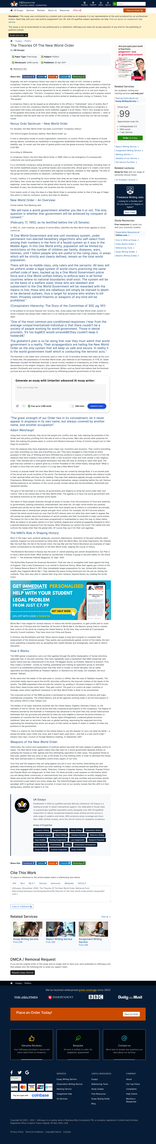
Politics (27, 41)
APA (14, 883)
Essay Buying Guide (100, 1098)
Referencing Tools (124, 248)
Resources (64, 10)
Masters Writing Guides (127, 255)
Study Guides (97, 1089)
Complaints (131, 1089)
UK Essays (18, 10)
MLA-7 (32, 883)
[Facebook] (12, 1072)
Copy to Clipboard (21, 906)
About (129, 1079)
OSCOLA (82, 883)
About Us (52, 10)
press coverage (88, 990)
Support (93, 5)
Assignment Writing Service (128, 150)
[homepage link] (11, 41)
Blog (93, 1103)
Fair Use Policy (133, 1084)
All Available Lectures (126, 179)
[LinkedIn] (20, 1072)
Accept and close (17, 35)
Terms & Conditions (34, 1132)
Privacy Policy (16, 1132)
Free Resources (98, 1094)
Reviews (41, 10)
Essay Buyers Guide (125, 244)
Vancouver (55, 883)
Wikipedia (69, 883)
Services (30, 10)
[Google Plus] (27, 1072)
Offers (76, 10)
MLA (22, 883)
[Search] (115, 4)
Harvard (43, 883)
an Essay (130, 138)
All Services (62, 1098)
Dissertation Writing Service (69, 1084)
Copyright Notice (53, 1132)
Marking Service (123, 154)
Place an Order (133, 10)
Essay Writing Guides (126, 251)
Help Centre (131, 1094)
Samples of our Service (127, 158)
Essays (18, 41)
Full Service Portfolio (126, 162)
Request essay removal (22, 972)
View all (105, 916)
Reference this (20, 69)
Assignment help (64, 1094)
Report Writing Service (126, 146)
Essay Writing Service (67, 1079)
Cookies (67, 1132)
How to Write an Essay (126, 240)
